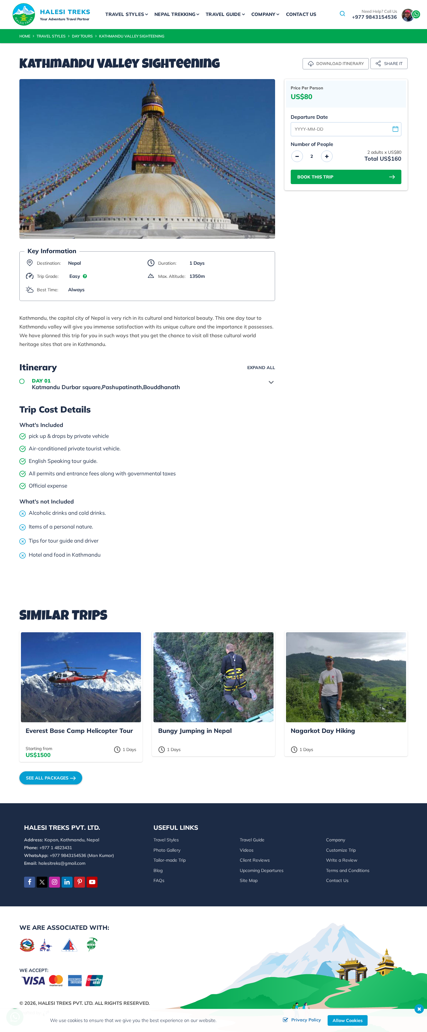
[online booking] (62, 980)
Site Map (249, 880)
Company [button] (263, 14)
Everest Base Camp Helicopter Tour (79, 730)
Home (24, 36)
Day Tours (82, 36)
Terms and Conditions (347, 870)
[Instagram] (54, 882)
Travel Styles (51, 36)
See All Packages (47, 778)
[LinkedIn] (67, 882)
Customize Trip (341, 850)
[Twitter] (42, 883)
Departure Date (309, 117)
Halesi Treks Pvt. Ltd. (65, 1003)
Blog (158, 870)
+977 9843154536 (374, 17)
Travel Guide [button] (223, 14)
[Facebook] (29, 882)
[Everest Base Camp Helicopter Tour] (81, 677)
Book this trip (315, 177)
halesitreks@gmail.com (61, 863)
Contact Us (301, 14)
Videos (247, 850)
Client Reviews (255, 860)
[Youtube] (92, 882)
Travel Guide (252, 840)
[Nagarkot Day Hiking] (346, 677)
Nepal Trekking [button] (174, 14)
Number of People (312, 144)
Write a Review (341, 860)
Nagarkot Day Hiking (323, 730)
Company (335, 840)
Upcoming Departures (262, 870)
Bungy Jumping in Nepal (195, 730)
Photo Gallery (166, 850)
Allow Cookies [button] (348, 1020)
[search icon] (342, 14)
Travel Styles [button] (124, 14)
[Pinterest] (79, 882)
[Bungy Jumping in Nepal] (213, 677)
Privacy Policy (306, 1020)
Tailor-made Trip (169, 860)
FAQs (158, 880)
